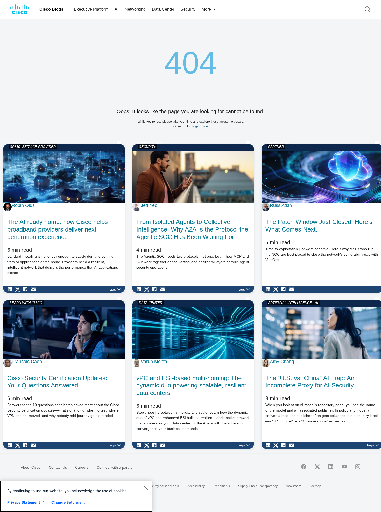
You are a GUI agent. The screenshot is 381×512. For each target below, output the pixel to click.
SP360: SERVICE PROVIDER (33, 146)
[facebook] (303, 466)
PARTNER (276, 146)
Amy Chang (282, 361)
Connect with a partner (115, 467)
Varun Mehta (154, 361)
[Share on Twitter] (19, 289)
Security (187, 9)
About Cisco (30, 467)
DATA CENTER (150, 303)
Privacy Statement (23, 502)
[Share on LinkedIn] (11, 289)
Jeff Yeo (149, 205)
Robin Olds (23, 205)
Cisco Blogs (51, 9)
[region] (76, 496)
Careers (81, 467)
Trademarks (221, 486)
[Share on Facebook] (27, 289)
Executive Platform (91, 9)
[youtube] (344, 466)
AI (116, 9)
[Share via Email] (34, 289)
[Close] (145, 487)
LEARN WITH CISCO (26, 303)
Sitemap (315, 486)
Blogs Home (199, 126)
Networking (135, 9)
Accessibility (196, 486)
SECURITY (147, 146)
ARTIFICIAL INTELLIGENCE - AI (293, 303)
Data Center (163, 9)
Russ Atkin (281, 205)
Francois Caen (27, 361)
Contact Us (58, 467)
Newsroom (293, 486)
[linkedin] (330, 466)
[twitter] (317, 466)
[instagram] (357, 466)
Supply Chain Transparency (258, 486)
